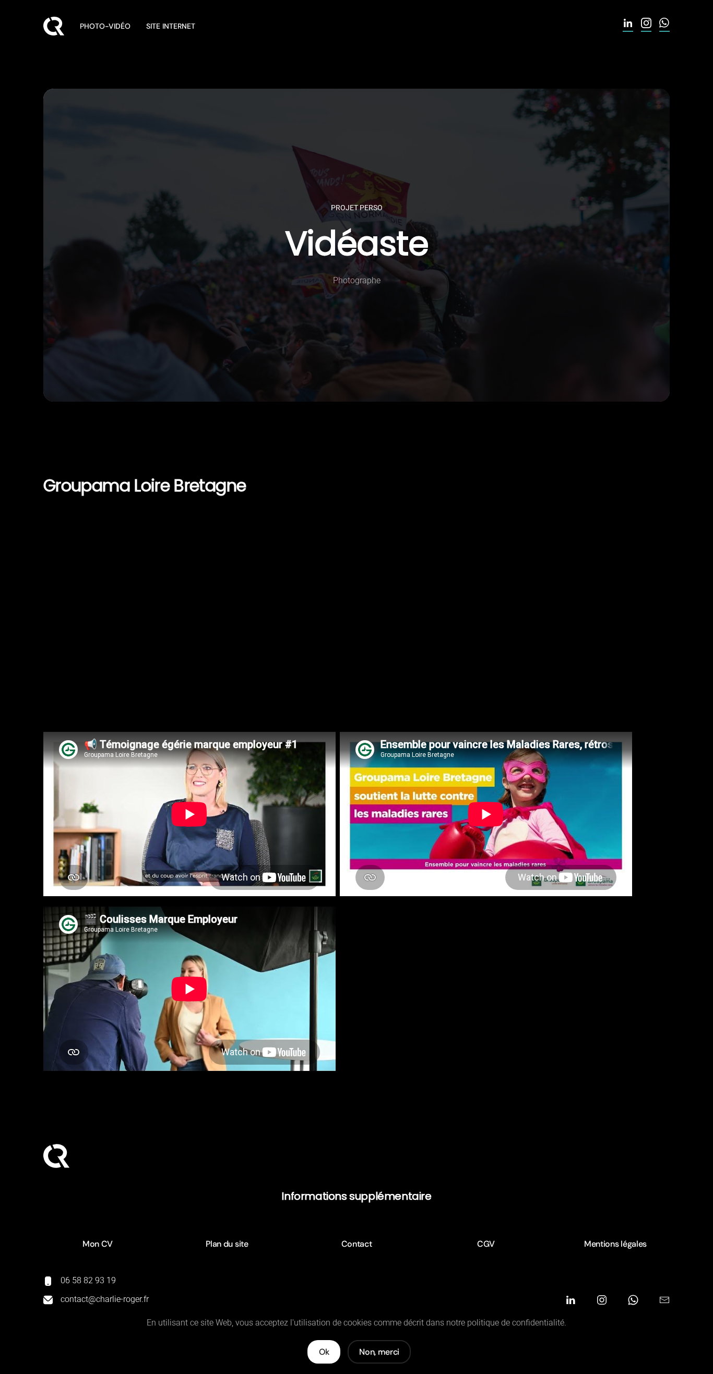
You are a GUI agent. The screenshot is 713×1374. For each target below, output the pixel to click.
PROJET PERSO (357, 207)
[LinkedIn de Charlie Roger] (628, 26)
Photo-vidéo (105, 26)
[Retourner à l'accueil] (53, 26)
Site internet (170, 26)
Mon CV (97, 1243)
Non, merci (379, 1351)
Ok (324, 1351)
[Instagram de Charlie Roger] (646, 26)
